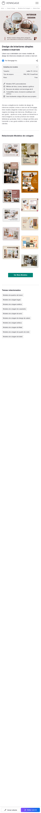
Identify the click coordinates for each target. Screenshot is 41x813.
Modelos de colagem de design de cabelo (16, 318)
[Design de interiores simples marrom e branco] (11, 173)
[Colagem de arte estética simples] (11, 233)
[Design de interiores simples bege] (11, 214)
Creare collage (11, 8)
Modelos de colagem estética (12, 304)
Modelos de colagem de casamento (14, 309)
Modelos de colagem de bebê (12, 336)
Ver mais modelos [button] (20, 275)
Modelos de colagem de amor (12, 313)
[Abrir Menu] (37, 3)
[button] (10, 810)
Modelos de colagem (24, 8)
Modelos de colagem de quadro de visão (16, 332)
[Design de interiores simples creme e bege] (11, 252)
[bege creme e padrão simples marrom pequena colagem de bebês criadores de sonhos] (29, 204)
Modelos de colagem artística (12, 323)
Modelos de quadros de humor (13, 295)
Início (2, 8)
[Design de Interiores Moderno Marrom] (11, 196)
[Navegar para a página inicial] (10, 3)
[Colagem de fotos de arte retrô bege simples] (29, 154)
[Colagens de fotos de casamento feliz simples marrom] (29, 182)
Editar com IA (32, 810)
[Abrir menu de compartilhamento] (37, 61)
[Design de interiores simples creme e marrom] (11, 150)
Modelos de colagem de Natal (12, 327)
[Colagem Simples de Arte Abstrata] (29, 242)
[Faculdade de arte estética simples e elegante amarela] (29, 261)
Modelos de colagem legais (12, 300)
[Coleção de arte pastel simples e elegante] (29, 223)
